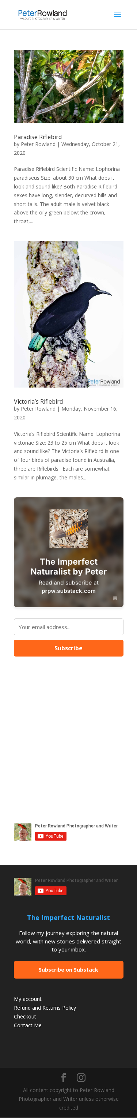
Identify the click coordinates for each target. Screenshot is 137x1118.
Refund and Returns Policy (45, 1007)
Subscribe (68, 648)
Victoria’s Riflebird (38, 401)
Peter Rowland (38, 144)
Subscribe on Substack (68, 969)
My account (28, 998)
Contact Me (28, 1025)
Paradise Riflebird (38, 137)
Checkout (25, 1016)
